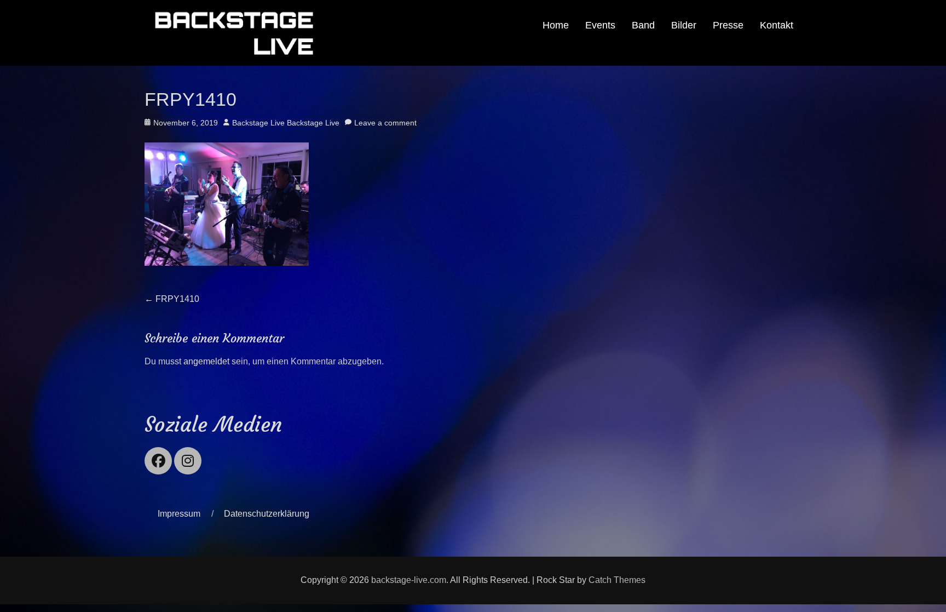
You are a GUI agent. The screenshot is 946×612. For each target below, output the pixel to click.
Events (600, 25)
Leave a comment (385, 122)
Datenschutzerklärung (266, 513)
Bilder (683, 25)
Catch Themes (617, 580)
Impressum (179, 513)
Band (643, 25)
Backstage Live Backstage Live (285, 122)
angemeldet (206, 361)
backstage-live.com (408, 580)
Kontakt (776, 25)
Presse (728, 25)
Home (556, 25)
